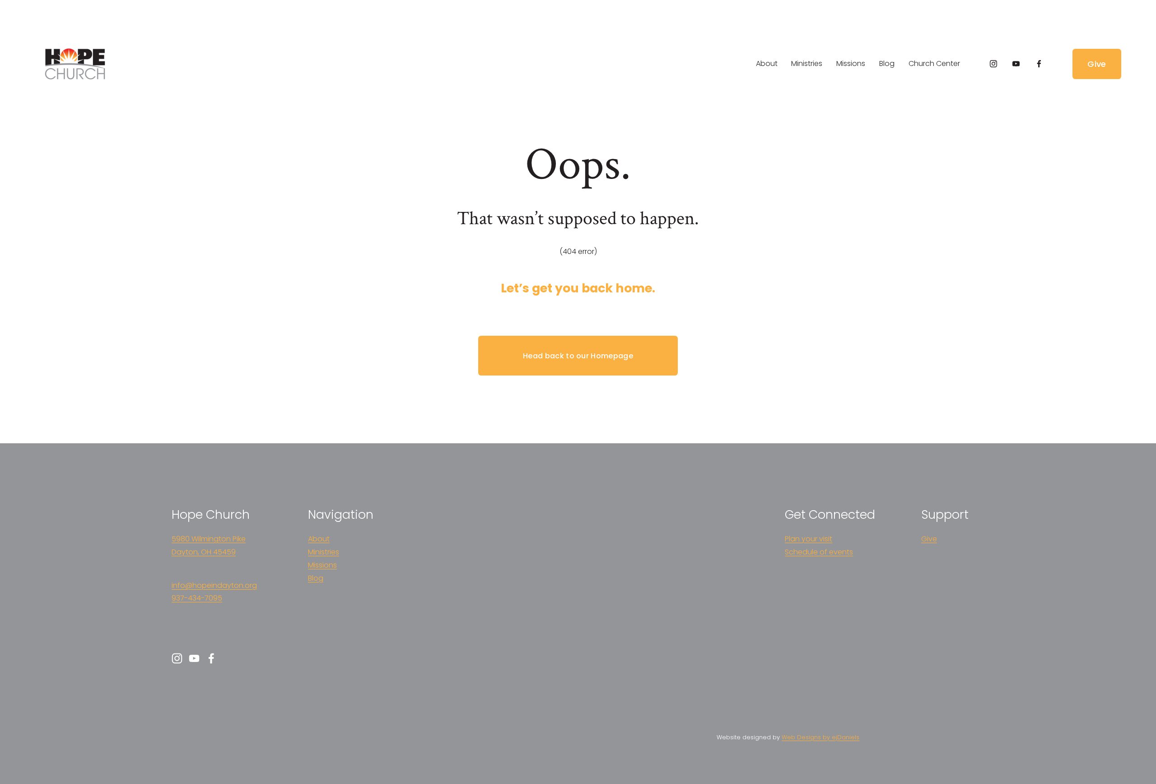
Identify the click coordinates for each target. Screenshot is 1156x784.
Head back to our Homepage (578, 356)
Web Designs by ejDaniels (820, 737)
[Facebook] (1039, 63)
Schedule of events (819, 552)
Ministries (806, 63)
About (767, 63)
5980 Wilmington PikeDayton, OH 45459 (209, 545)
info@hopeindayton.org (214, 585)
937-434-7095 (197, 598)
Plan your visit (808, 539)
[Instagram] (993, 63)
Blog (887, 63)
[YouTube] (1016, 63)
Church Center (934, 63)
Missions (850, 63)
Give (1096, 64)
